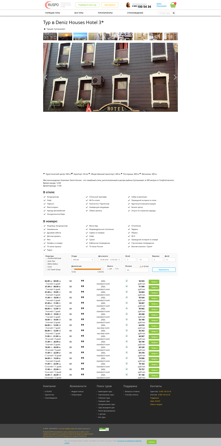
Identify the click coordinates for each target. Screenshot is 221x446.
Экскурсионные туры (106, 404)
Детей (167, 256)
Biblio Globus (53, 264)
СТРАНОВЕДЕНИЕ (135, 13)
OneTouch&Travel (54, 258)
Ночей (127, 256)
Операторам (76, 395)
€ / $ (117, 269)
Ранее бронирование (106, 411)
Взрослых (155, 256)
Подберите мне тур (87, 5)
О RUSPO (48, 391)
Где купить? (109, 5)
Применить (163, 269)
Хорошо (152, 442)
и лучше (145, 266)
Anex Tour (51, 261)
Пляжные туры (104, 398)
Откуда (74, 256)
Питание (128, 266)
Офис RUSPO (155, 401)
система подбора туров (66, 429)
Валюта (110, 266)
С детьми (102, 414)
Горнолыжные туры (106, 395)
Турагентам (49, 395)
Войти (159, 4)
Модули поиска (77, 391)
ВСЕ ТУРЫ (78, 13)
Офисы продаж (156, 404)
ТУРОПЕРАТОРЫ (105, 13)
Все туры (101, 417)
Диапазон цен (76, 266)
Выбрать (155, 282)
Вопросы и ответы (132, 391)
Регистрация (161, 6)
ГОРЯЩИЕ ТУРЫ (52, 13)
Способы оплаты (131, 395)
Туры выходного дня (106, 407)
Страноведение (51, 398)
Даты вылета (103, 256)
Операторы (49, 256)
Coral (50, 267)
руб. (110, 269)
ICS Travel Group (54, 270)
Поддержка (154, 398)
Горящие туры (104, 401)
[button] (175, 77)
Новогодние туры (105, 391)
